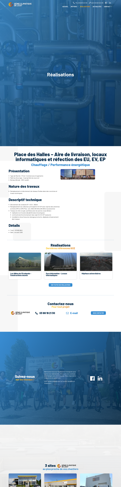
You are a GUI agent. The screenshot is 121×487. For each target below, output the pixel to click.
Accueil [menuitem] (65, 6)
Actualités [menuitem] (97, 6)
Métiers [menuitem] (74, 6)
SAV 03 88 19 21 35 (97, 3)
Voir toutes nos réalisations (60, 285)
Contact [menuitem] (107, 6)
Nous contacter (98, 313)
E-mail (74, 313)
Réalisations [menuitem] (85, 6)
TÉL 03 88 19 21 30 (81, 3)
